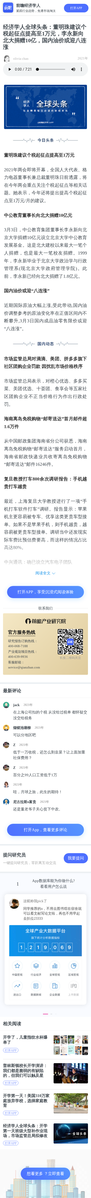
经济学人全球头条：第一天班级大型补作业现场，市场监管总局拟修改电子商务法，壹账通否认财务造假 (25, 1131)
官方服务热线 (21, 632)
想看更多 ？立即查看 (45, 1173)
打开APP (76, 8)
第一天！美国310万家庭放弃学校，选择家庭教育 (26, 1100)
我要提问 (76, 858)
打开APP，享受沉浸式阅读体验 (45, 592)
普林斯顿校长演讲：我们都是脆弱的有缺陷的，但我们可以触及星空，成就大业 (25, 1070)
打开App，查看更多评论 (45, 830)
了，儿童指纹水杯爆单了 (25, 1039)
